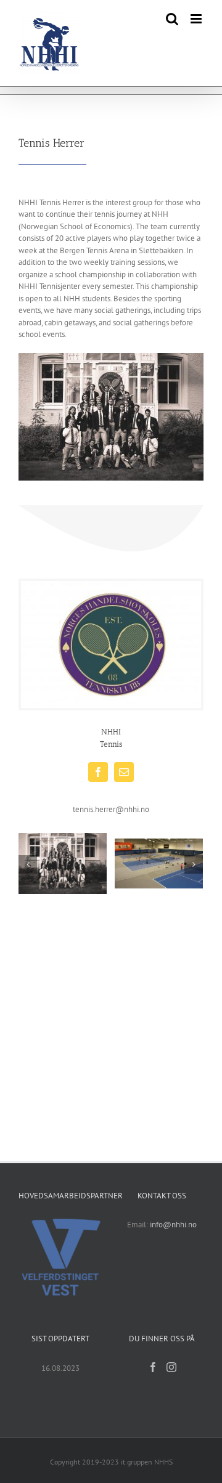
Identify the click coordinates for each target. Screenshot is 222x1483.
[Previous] (27, 864)
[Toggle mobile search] (172, 18)
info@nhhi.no (173, 1224)
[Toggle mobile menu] (197, 18)
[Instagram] (171, 1367)
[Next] (193, 864)
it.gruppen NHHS (147, 1461)
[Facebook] (153, 1367)
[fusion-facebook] (98, 772)
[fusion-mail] (124, 772)
